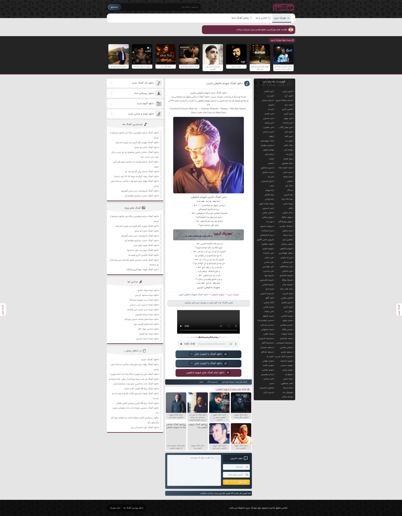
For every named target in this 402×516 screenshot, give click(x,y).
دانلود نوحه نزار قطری (149, 333)
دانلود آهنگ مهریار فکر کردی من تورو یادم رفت (137, 142)
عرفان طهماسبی (286, 253)
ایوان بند (289, 140)
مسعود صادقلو (267, 352)
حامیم (271, 163)
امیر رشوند (269, 122)
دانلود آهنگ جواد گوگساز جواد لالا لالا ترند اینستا (136, 176)
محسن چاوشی (286, 325)
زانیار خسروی (268, 208)
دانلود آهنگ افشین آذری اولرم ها (143, 255)
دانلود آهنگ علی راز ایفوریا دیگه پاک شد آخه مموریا (134, 374)
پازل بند (289, 154)
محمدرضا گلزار (268, 342)
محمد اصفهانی (267, 329)
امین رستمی (268, 131)
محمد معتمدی (286, 338)
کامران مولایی (287, 298)
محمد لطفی (268, 334)
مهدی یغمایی (268, 370)
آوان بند (270, 96)
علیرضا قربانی (268, 284)
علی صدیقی (287, 262)
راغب (271, 185)
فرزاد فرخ (270, 289)
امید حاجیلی (268, 118)
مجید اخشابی (287, 316)
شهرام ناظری (268, 248)
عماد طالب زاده (286, 289)
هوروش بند (288, 392)
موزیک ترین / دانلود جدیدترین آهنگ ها (282, 7)
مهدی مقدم (268, 365)
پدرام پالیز (269, 154)
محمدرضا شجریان (266, 338)
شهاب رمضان (287, 244)
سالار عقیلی (287, 212)
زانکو (291, 208)
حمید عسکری (268, 172)
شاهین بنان (287, 239)
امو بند (271, 109)
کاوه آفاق (270, 298)
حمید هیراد (288, 176)
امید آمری (288, 113)
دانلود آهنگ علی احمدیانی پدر (145, 427)
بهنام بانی (288, 149)
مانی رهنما (269, 311)
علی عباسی (269, 262)
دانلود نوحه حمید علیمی (147, 338)
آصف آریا (289, 96)
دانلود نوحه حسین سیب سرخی (144, 304)
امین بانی (288, 131)
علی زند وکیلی (286, 257)
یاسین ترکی (268, 392)
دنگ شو (289, 185)
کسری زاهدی (287, 302)
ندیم (272, 383)
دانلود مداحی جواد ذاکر (148, 329)
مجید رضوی (287, 320)
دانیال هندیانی (267, 181)
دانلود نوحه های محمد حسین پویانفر (142, 319)
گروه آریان (288, 307)
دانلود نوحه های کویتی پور (146, 324)
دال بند (271, 176)
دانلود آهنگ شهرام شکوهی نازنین (224, 83)
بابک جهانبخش (267, 140)
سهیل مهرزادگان (285, 221)
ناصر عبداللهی (287, 383)
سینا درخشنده (267, 230)
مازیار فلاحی (268, 307)
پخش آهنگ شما (240, 18)
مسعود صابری (287, 352)
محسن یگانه (287, 329)
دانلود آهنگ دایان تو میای (146, 147)
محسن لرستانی (267, 325)
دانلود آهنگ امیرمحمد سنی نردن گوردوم (140, 190)
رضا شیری (288, 194)
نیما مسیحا (288, 387)
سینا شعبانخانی (267, 235)
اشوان (271, 105)
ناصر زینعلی (268, 378)
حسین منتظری (267, 167)
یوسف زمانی (287, 396)
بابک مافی (288, 145)
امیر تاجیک (288, 122)
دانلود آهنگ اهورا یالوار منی (146, 245)
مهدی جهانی (268, 361)
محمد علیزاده (287, 334)
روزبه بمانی (288, 203)
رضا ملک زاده (287, 199)
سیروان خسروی (267, 226)
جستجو (114, 6)
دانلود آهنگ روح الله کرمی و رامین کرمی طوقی (137, 403)
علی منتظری (287, 271)
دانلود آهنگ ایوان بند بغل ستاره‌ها (143, 250)
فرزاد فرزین (287, 293)
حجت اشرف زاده (286, 167)
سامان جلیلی (268, 212)
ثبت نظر (243, 482)
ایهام (271, 136)
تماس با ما (261, 18)
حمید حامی (288, 172)
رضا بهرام (270, 190)
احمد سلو (289, 105)
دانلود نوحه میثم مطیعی (147, 314)
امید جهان (288, 118)
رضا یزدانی (269, 199)
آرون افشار (269, 91)
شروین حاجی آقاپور (265, 239)
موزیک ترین (280, 18)
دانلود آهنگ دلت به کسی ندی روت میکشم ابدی (136, 383)
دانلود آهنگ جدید (150, 359)
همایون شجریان (267, 387)
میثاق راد (289, 374)
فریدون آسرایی (267, 293)
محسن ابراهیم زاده (265, 320)
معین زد (270, 356)
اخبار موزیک (115, 508)
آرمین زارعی (287, 91)
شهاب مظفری (268, 244)
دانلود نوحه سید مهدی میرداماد (144, 299)
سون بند (270, 221)
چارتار (271, 158)
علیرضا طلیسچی (267, 280)
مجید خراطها (268, 316)
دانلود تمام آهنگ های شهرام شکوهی (205, 372)
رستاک (290, 190)
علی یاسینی (268, 271)
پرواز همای (288, 158)
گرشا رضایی (269, 302)
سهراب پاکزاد (287, 217)
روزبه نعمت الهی (266, 203)
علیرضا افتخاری (286, 275)
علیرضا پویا (269, 275)
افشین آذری (287, 109)
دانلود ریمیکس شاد (144, 93)
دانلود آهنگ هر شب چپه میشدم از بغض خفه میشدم (134, 379)
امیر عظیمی (268, 127)
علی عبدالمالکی (286, 266)
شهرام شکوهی (218, 294)
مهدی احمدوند (286, 361)
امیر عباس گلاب (286, 127)
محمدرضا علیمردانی (284, 342)
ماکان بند (289, 311)
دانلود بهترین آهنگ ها (133, 508)
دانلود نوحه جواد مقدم (148, 290)
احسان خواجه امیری (284, 100)
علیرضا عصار (287, 284)
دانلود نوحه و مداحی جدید (141, 114)
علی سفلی (269, 257)
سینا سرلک (288, 235)
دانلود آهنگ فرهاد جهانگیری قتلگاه (142, 269)
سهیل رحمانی (268, 217)
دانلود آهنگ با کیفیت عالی (206, 354)
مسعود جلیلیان (267, 347)
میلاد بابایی (288, 378)
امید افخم (269, 113)
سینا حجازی (287, 230)
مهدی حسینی (286, 365)
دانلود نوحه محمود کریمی (147, 295)
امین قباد (289, 136)
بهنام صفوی (268, 149)
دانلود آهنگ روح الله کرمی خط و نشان (141, 388)
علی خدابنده (268, 253)
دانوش (290, 181)
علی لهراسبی (268, 266)
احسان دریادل (268, 100)
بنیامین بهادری (267, 145)
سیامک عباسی (286, 226)
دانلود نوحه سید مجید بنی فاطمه (143, 309)
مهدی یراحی (287, 370)
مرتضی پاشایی (286, 347)
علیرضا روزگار (287, 280)
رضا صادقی (269, 194)
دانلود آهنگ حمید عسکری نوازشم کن (142, 195)
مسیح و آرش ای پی (284, 356)
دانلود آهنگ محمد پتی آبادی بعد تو (142, 171)
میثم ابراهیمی (267, 374)
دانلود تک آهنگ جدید (143, 83)
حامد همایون (287, 163)
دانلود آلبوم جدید (145, 103)
